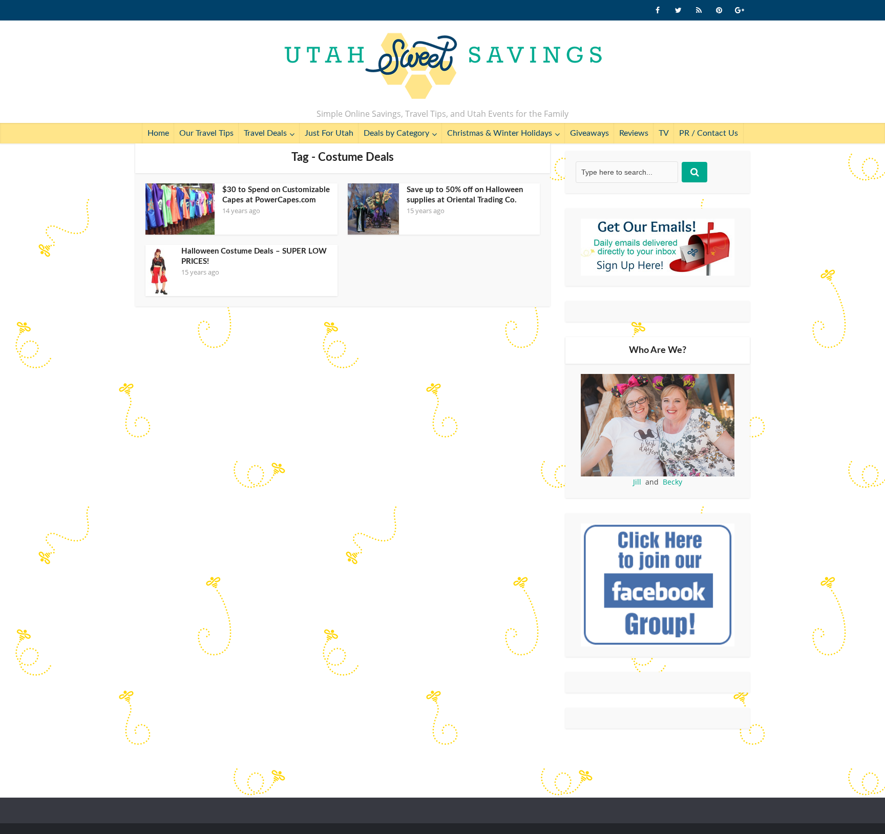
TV (664, 133)
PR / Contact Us (708, 133)
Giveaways (589, 133)
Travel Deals (265, 133)
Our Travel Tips (206, 133)
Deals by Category (396, 133)
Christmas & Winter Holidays (499, 133)
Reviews (633, 133)
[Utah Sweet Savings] (442, 66)
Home (158, 133)
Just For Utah (329, 133)
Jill (637, 482)
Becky (672, 482)
